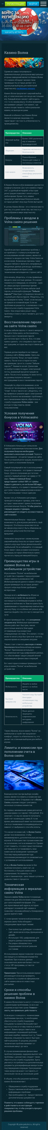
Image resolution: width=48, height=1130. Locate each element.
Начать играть (14, 32)
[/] (24, 19)
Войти (33, 4)
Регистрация (15, 4)
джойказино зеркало (25, 88)
